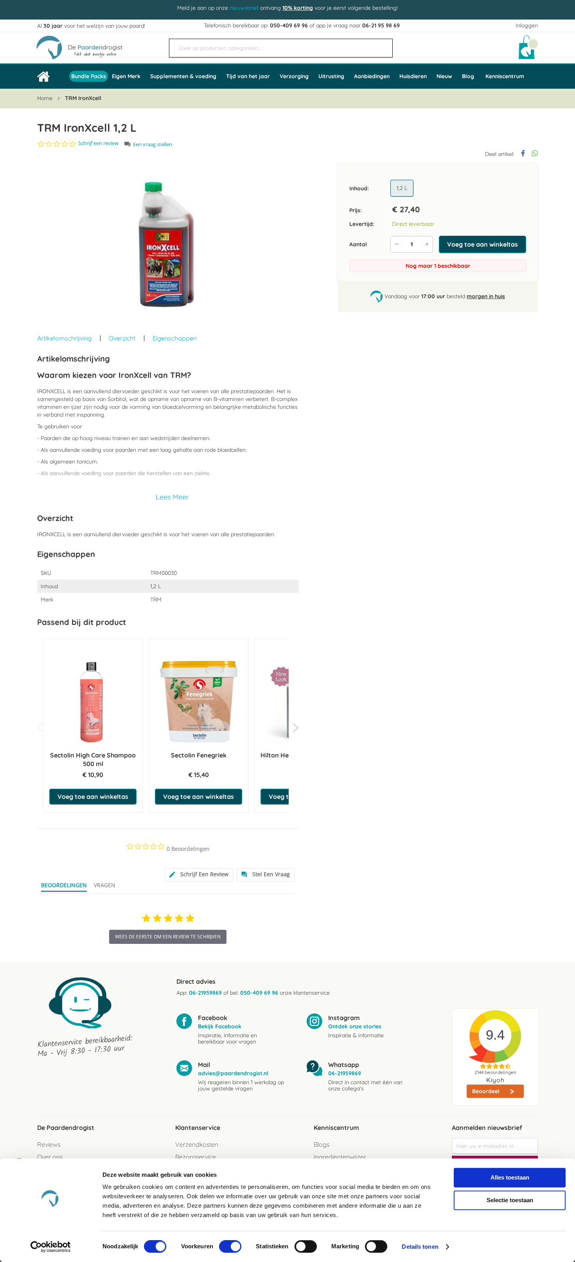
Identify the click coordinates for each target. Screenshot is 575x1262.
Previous (40, 727)
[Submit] (383, 45)
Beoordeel (486, 1091)
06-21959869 (205, 993)
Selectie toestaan (510, 1200)
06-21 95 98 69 (381, 25)
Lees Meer (172, 496)
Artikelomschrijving (64, 338)
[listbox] (403, 188)
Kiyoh (495, 1080)
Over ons (50, 1157)
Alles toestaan (510, 1177)
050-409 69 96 (289, 25)
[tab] (199, 875)
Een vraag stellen (152, 144)
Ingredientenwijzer (340, 1157)
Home (44, 98)
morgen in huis (486, 296)
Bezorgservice (195, 1157)
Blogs (321, 1144)
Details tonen (420, 1246)
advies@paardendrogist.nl (233, 1073)
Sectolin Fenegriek (198, 755)
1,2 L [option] (402, 188)
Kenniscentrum (504, 76)
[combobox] (281, 48)
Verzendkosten (196, 1144)
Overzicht (122, 338)
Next (295, 727)
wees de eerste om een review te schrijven (168, 936)
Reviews (48, 1144)
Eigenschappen (175, 338)
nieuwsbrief (244, 7)
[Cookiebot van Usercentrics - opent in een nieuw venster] (50, 1247)
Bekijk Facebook (219, 1026)
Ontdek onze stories (354, 1026)
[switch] (230, 1247)
